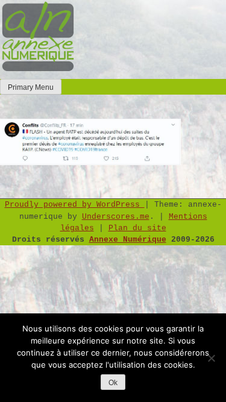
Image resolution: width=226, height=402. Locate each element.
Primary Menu (31, 87)
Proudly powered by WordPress (75, 204)
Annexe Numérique (127, 239)
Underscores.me (115, 216)
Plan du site (137, 228)
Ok (113, 382)
